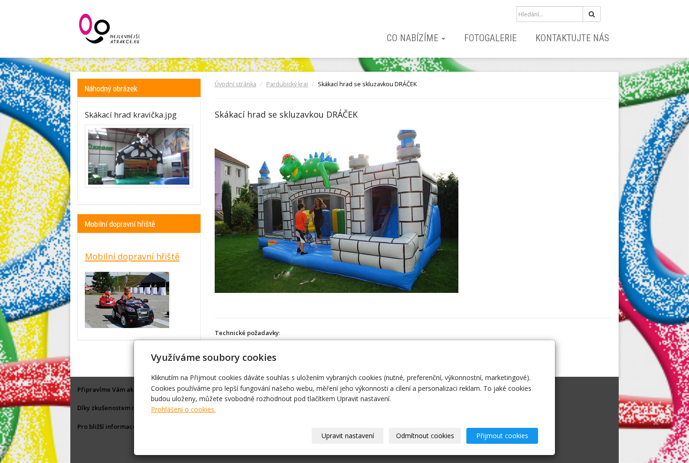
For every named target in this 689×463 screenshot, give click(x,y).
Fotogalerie (490, 38)
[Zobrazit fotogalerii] (139, 156)
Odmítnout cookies (425, 435)
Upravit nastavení (348, 435)
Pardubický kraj (287, 84)
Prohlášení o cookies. (183, 409)
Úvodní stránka (235, 84)
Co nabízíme (414, 38)
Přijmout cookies (502, 435)
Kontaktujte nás (572, 38)
